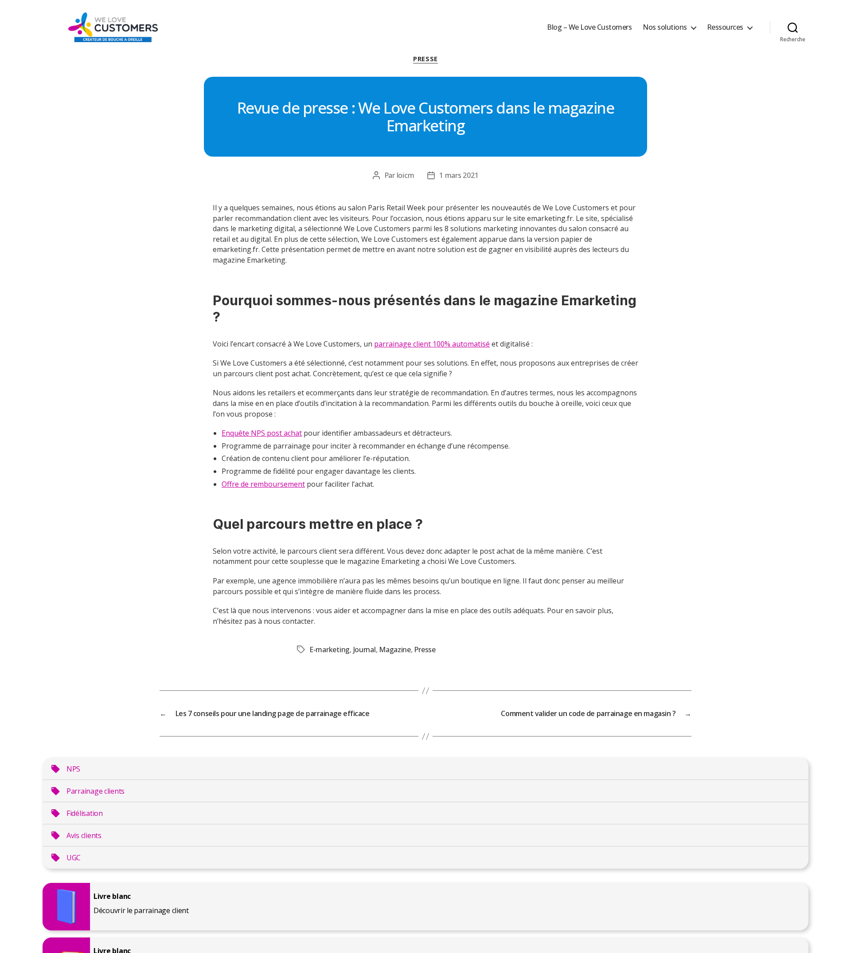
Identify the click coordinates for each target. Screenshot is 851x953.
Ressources (725, 27)
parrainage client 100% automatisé (432, 344)
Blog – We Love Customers (589, 27)
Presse (425, 59)
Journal (364, 649)
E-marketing (329, 649)
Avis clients (83, 835)
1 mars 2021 (458, 175)
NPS (73, 769)
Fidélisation (84, 813)
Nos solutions (665, 27)
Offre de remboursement (263, 484)
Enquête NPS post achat (262, 433)
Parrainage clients (95, 791)
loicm (405, 175)
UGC (73, 857)
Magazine (395, 649)
